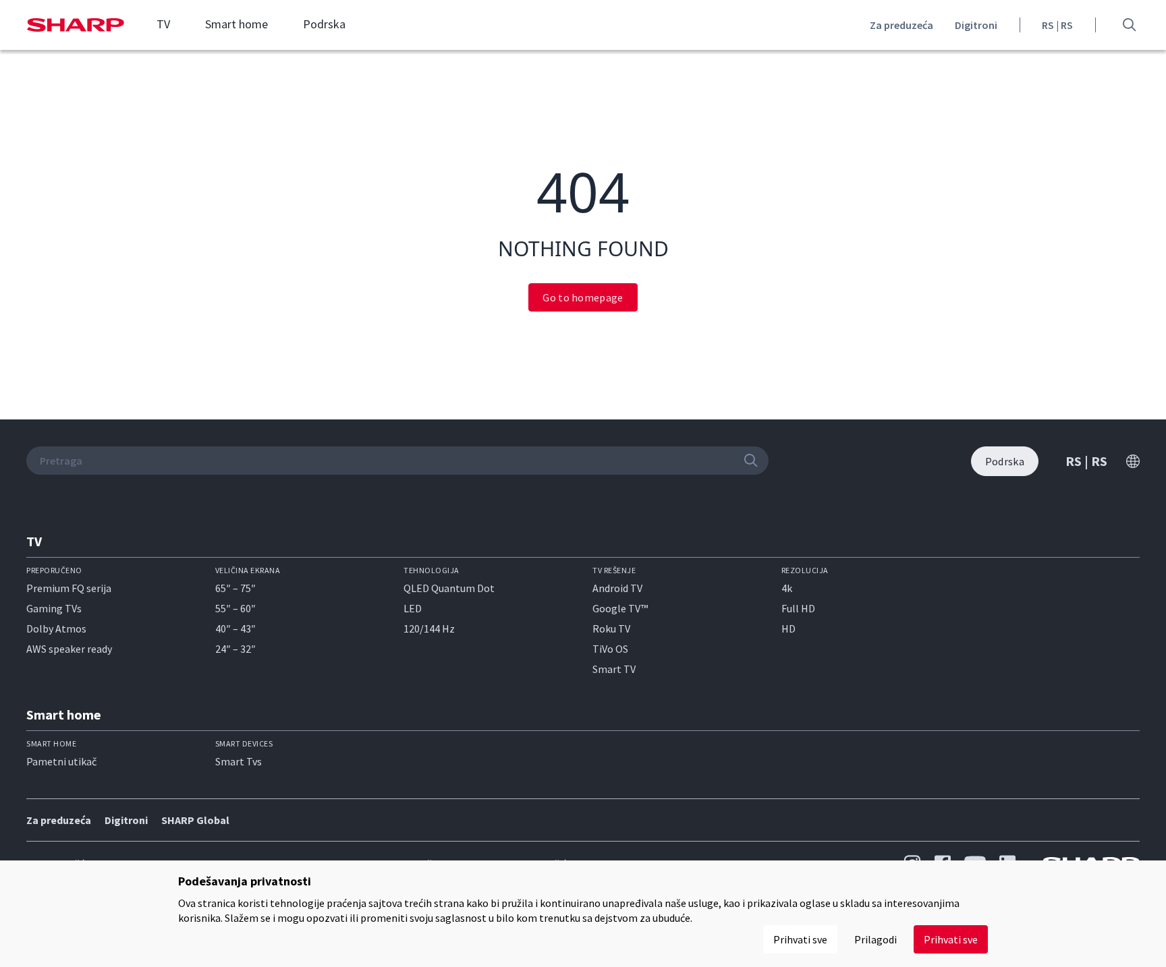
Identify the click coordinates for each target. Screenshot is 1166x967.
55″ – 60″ (235, 608)
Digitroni (976, 25)
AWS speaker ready (69, 648)
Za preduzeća (901, 25)
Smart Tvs (238, 761)
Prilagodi (875, 939)
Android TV (617, 588)
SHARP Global (195, 820)
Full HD (798, 608)
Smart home (236, 24)
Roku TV (611, 628)
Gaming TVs (54, 608)
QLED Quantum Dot (449, 588)
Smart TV (614, 669)
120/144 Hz (429, 628)
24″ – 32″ (235, 648)
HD (788, 628)
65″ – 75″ (235, 588)
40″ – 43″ (235, 628)
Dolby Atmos (56, 628)
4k (786, 588)
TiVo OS (610, 648)
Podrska (324, 24)
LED (413, 608)
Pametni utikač (61, 761)
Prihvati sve (951, 939)
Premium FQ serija (68, 588)
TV (163, 24)
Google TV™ (620, 608)
